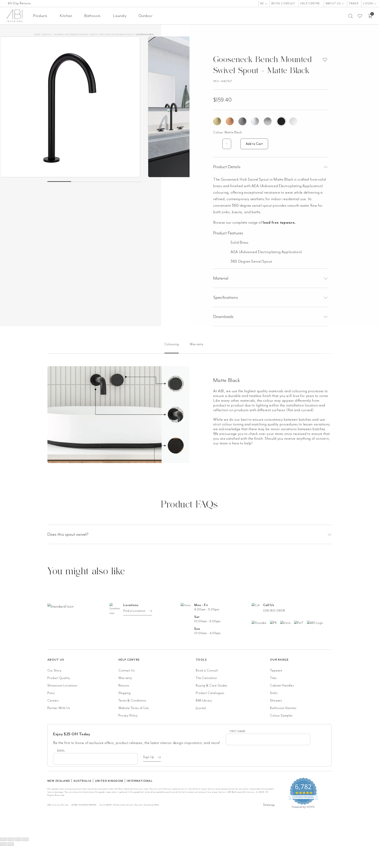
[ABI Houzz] (316, 622)
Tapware (59, 34)
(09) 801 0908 (274, 611)
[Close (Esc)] (25, 839)
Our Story (54, 670)
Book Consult (283, 3)
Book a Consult (207, 670)
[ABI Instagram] (287, 622)
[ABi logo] (82, 622)
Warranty (125, 678)
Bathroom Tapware (76, 34)
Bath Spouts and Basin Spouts (117, 34)
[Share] (18, 839)
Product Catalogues (210, 693)
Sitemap (269, 805)
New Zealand (58, 781)
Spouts (94, 34)
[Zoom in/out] (3, 839)
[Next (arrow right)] (10, 844)
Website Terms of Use (133, 708)
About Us (334, 3)
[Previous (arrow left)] (3, 844)
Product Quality (58, 678)
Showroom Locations (62, 686)
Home (37, 34)
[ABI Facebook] (275, 622)
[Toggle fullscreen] (10, 839)
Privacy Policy (128, 716)
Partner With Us (58, 708)
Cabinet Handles (282, 686)
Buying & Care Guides (211, 686)
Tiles (273, 678)
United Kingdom (109, 781)
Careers (53, 701)
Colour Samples (281, 716)
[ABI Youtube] (261, 622)
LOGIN (368, 3)
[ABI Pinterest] (300, 622)
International (140, 781)
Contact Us (126, 670)
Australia (82, 781)
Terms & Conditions (132, 701)
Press (51, 693)
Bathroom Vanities (283, 708)
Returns (123, 686)
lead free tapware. (279, 222)
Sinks (274, 693)
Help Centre (310, 3)
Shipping (124, 693)
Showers (276, 701)
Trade (353, 3)
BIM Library (204, 701)
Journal (201, 708)
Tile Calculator (206, 678)
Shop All (47, 34)
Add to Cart (254, 144)
